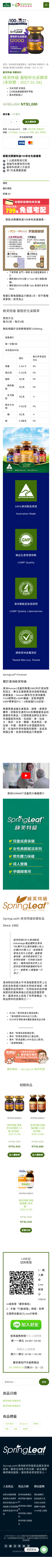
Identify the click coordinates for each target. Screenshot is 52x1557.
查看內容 (26, 1230)
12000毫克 (12, 132)
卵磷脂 (35, 1424)
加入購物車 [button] (14, 1154)
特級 (32, 132)
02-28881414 (16, 1367)
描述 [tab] (5, 183)
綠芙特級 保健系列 (36, 64)
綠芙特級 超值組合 (12, 1406)
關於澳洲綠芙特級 (15, 681)
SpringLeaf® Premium (15, 674)
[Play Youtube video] (26, 775)
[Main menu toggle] (46, 5)
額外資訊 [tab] (7, 188)
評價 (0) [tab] (6, 194)
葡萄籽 (43, 132)
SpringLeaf (23, 132)
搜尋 (44, 1381)
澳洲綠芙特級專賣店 (17, 64)
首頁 (5, 64)
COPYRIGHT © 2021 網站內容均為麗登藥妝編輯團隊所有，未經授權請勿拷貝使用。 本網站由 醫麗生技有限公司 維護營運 (26, 1538)
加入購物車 (30, 121)
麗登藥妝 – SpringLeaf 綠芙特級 (26, 1069)
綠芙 (37, 132)
